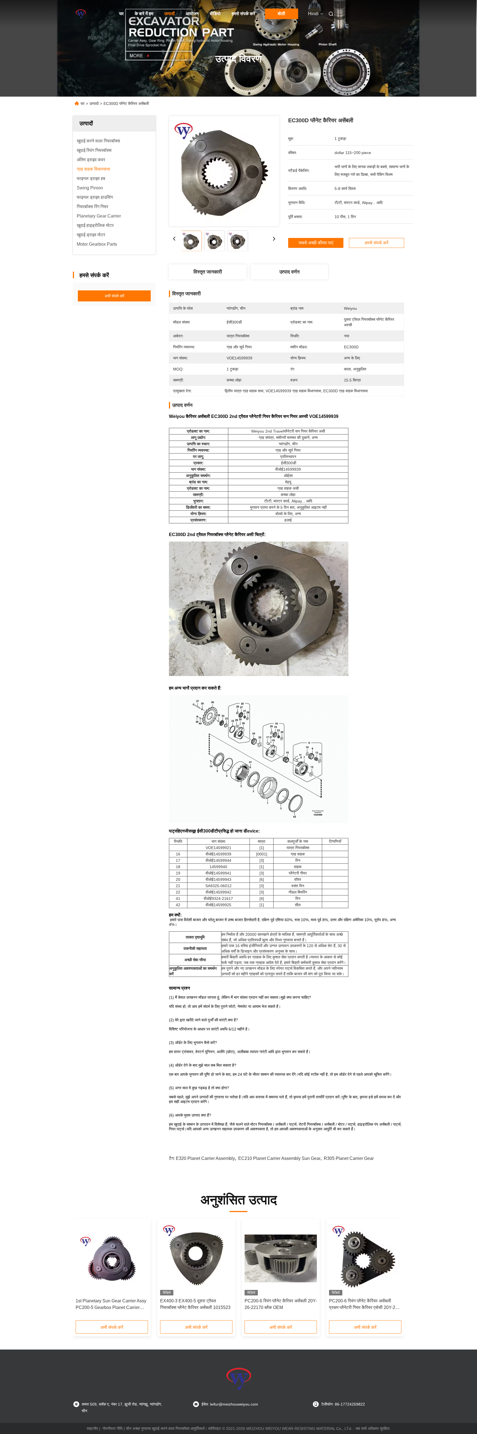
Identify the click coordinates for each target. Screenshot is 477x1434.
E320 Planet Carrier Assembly (205, 1158)
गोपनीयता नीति (112, 1428)
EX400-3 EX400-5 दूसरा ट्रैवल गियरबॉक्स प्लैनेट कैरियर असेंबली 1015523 (195, 1304)
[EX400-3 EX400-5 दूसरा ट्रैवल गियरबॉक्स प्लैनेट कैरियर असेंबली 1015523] (196, 1258)
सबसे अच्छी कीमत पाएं (316, 242)
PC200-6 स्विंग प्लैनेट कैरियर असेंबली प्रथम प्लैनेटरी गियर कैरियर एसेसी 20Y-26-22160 (364, 1304)
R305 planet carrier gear (349, 1158)
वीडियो (215, 13)
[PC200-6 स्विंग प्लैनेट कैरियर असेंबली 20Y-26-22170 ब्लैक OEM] (281, 1258)
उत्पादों (169, 13)
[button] (83, 1271)
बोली (281, 13)
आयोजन (192, 13)
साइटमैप (92, 1428)
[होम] (80, 14)
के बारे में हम (144, 13)
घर (121, 13)
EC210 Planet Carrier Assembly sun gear (279, 1158)
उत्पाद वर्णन (289, 272)
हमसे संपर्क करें (243, 13)
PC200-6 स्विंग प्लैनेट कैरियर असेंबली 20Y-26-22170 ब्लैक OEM (281, 1304)
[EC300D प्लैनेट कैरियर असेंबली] (224, 171)
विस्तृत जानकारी (208, 272)
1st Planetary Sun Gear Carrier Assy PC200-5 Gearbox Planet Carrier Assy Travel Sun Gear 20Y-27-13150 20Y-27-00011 (111, 1304)
